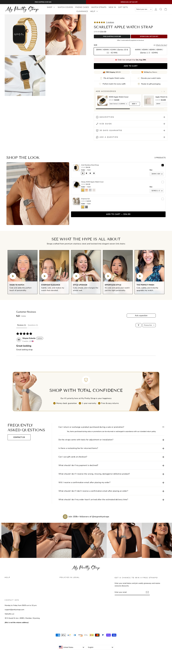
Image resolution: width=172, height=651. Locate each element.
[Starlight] (93, 190)
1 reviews (110, 22)
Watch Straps (98, 7)
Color (86, 170)
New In (112, 7)
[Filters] (138, 325)
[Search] (160, 9)
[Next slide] (164, 91)
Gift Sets (123, 7)
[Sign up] (147, 592)
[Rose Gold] (86, 190)
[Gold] (82, 190)
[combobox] (71, 647)
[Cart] (165, 9)
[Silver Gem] (90, 190)
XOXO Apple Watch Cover (118, 97)
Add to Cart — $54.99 (118, 214)
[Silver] (86, 206)
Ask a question (141, 315)
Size (151, 170)
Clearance (82, 11)
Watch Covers (65, 7)
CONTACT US (19, 437)
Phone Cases (82, 7)
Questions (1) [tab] (33, 325)
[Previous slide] (162, 91)
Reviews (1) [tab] (21, 325)
